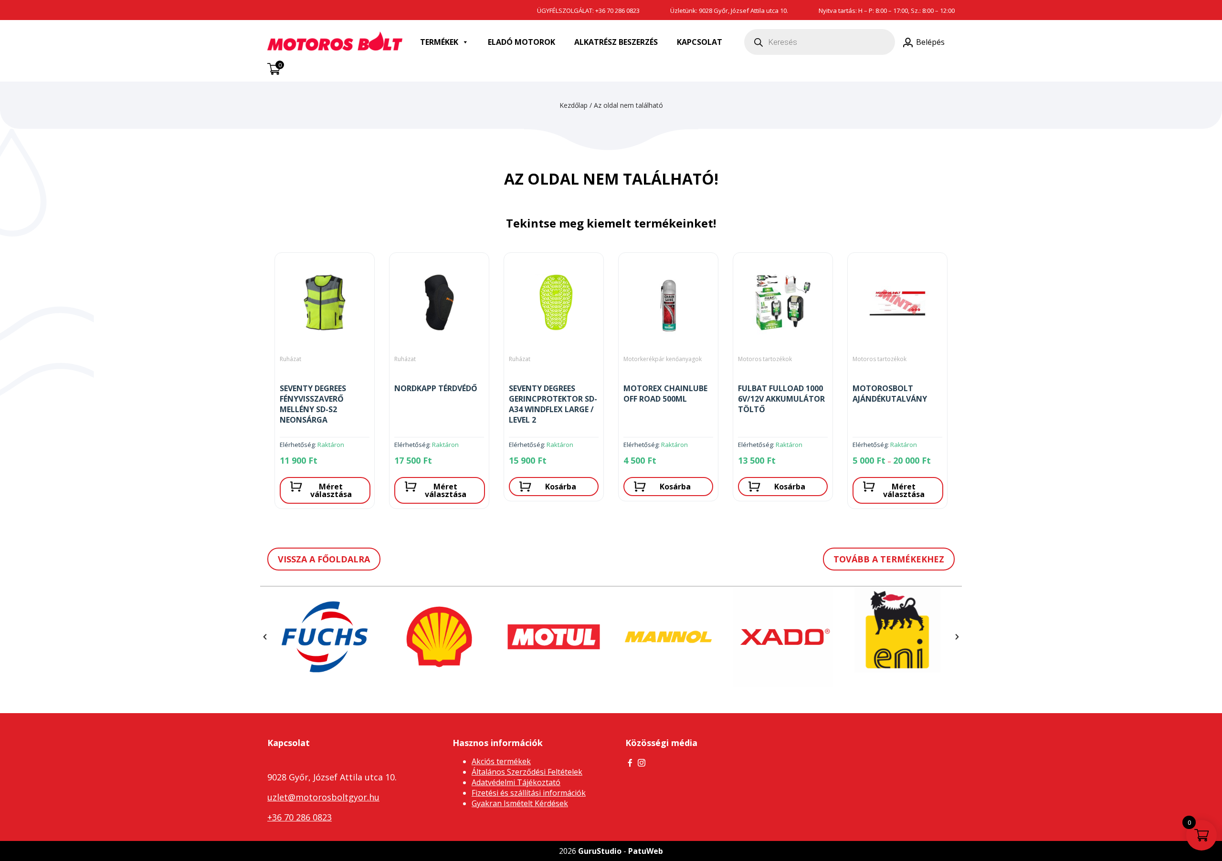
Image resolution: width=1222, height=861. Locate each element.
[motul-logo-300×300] (554, 637)
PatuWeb (645, 851)
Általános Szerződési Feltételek (527, 772)
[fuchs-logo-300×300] (324, 637)
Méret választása (331, 490)
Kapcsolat (699, 42)
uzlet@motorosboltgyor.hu (323, 797)
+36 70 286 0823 (617, 10)
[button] (265, 637)
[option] (324, 384)
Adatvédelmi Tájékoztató (516, 782)
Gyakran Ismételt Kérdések (520, 803)
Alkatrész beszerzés (616, 42)
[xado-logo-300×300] (783, 637)
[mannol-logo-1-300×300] (668, 637)
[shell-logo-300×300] (439, 637)
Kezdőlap (573, 105)
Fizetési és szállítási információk (529, 793)
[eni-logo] (897, 630)
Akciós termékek (501, 761)
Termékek (439, 42)
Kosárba (560, 486)
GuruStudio (600, 851)
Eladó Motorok (521, 42)
